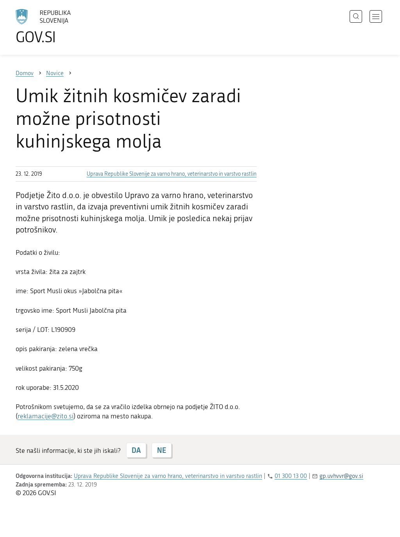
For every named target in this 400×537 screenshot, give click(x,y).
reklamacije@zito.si (45, 416)
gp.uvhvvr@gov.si (341, 475)
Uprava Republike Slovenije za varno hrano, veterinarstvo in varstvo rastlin (172, 174)
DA (136, 450)
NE (161, 450)
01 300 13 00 (291, 475)
